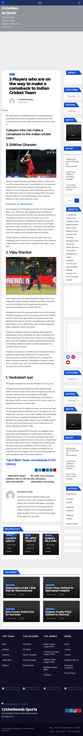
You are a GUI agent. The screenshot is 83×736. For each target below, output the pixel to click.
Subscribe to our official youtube (19, 204)
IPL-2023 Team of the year (30, 541)
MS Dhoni (27, 649)
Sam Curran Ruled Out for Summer (71, 187)
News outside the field (10, 535)
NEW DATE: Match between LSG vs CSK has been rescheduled (18, 479)
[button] (75, 3)
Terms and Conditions (74, 731)
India (4, 644)
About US (58, 728)
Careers (67, 655)
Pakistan (5, 649)
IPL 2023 (12, 74)
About (66, 644)
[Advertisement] (41, 47)
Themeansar (5, 730)
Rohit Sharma (28, 665)
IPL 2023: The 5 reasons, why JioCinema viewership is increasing (42, 479)
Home (51, 728)
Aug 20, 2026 (11, 618)
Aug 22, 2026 (11, 594)
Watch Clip (48, 535)
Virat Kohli (27, 644)
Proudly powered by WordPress (12, 728)
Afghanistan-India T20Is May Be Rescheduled (20, 589)
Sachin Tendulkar (30, 655)
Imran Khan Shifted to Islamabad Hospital (59, 589)
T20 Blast (47, 675)
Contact (67, 649)
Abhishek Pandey (26, 100)
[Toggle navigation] (40, 3)
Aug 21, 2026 (51, 594)
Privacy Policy (70, 673)
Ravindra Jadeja (29, 660)
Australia (5, 655)
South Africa (7, 660)
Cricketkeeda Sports (19, 709)
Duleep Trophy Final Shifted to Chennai (58, 613)
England (5, 665)
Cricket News (10, 585)
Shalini (22, 594)
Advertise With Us (71, 660)
